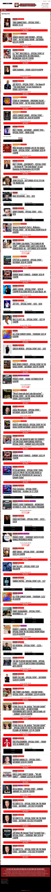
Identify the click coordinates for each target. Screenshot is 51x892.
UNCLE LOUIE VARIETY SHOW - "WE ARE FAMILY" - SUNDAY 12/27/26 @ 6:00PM (27, 775)
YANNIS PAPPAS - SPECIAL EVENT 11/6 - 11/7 (29, 581)
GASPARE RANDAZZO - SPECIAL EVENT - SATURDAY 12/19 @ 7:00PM (27, 760)
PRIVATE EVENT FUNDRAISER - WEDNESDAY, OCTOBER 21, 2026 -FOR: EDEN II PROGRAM (28, 505)
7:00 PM (34, 189)
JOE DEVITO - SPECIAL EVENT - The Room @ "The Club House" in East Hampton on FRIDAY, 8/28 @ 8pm (29, 87)
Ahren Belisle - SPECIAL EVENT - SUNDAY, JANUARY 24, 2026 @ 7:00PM (28, 790)
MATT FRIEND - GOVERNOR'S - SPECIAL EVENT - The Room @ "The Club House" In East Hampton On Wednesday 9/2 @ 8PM (29, 166)
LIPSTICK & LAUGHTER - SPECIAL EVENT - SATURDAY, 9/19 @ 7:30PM (28, 261)
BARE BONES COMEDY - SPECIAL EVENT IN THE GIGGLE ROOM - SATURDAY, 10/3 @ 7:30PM (29, 365)
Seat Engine (28, 890)
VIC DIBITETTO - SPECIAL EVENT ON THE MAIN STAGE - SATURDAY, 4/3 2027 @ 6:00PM (29, 819)
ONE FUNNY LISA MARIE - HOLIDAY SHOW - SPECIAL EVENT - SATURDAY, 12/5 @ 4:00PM (29, 693)
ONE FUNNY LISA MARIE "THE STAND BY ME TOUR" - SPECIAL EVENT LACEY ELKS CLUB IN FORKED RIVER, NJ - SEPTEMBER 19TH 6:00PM (30, 246)
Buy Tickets (25, 30)
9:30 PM (13, 752)
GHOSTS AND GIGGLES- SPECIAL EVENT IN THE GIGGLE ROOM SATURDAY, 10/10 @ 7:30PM (29, 425)
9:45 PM (13, 140)
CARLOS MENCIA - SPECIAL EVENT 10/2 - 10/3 (29, 349)
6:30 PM (34, 530)
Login (49, 1)
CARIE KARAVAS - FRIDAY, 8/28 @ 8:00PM (28, 70)
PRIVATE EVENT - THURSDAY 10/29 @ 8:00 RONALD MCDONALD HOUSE (28, 538)
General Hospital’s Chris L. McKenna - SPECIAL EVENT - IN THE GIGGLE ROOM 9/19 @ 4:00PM (29, 229)
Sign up (44, 1)
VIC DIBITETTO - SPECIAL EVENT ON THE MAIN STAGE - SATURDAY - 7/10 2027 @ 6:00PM (29, 850)
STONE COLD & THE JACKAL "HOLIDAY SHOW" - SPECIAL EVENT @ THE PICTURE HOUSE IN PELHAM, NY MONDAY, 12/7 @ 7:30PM (29, 728)
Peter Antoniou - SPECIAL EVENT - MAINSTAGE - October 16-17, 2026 (25, 490)
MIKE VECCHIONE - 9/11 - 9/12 (24, 196)
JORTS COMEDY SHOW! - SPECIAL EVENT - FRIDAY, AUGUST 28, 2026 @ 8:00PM (28, 116)
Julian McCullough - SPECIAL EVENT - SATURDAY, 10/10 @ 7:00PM (27, 411)
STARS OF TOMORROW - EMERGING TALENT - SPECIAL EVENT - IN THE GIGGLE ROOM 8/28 (29, 102)
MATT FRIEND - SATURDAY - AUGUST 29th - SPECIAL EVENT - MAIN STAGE (29, 131)
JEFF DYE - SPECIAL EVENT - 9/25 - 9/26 (27, 304)
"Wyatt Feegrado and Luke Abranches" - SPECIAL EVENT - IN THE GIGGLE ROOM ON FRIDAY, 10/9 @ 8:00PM (28, 396)
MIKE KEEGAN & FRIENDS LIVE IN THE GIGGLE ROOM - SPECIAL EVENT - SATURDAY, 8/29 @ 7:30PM (29, 150)
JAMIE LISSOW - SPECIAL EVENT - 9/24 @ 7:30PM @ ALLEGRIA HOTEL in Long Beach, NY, (29, 290)
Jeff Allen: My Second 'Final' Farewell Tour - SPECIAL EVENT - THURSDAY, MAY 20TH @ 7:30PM (29, 835)
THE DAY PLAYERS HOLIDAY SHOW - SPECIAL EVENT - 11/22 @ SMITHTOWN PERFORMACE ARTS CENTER (29, 663)
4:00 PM (34, 527)
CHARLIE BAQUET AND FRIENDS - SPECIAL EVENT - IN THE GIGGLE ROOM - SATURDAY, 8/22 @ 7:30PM (28, 39)
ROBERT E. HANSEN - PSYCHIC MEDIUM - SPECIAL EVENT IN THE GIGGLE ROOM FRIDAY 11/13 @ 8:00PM (29, 631)
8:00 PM (13, 189)
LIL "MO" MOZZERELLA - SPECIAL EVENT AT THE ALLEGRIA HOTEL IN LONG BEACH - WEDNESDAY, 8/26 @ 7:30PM (28, 56)
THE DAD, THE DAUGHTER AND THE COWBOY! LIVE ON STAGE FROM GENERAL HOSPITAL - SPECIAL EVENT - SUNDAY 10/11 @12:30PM (28, 441)
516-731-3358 (45, 4)
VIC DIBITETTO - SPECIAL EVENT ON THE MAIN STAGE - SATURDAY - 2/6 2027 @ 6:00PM (29, 804)
